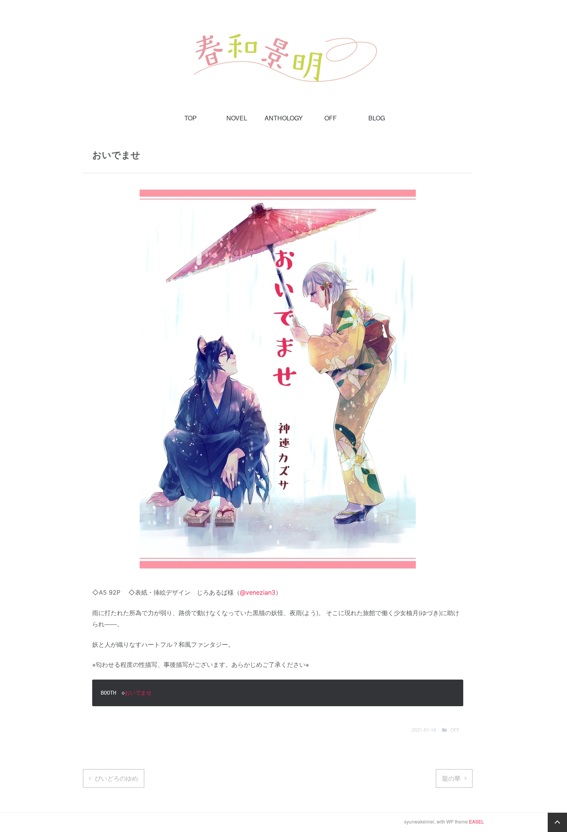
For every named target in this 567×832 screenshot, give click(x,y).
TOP (190, 117)
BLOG (376, 117)
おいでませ (138, 693)
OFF (330, 117)
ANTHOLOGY (284, 117)
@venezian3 (257, 592)
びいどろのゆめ (116, 778)
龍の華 (451, 778)
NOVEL (236, 117)
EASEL (476, 821)
